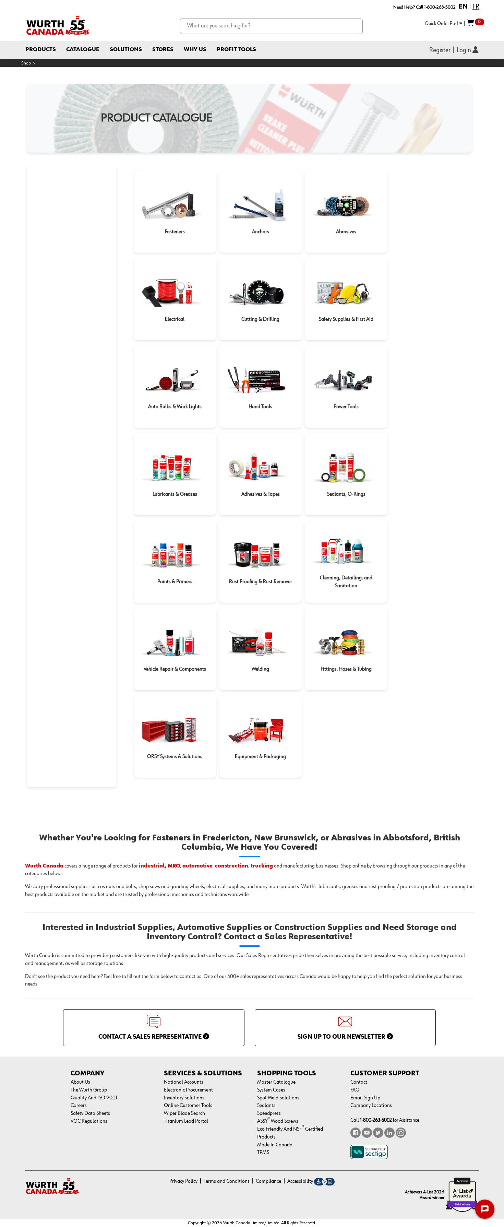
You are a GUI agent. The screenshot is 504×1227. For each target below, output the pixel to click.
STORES (162, 49)
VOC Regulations (89, 1121)
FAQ (355, 1090)
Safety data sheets (90, 1113)
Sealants (266, 1105)
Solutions (126, 49)
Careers (79, 1105)
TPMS (263, 1152)
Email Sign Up (365, 1098)
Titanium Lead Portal (186, 1121)
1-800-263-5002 (376, 1120)
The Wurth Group (89, 1090)
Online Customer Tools (188, 1105)
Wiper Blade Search (184, 1113)
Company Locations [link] (371, 1105)
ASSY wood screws (277, 1121)
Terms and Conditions (227, 1181)
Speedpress (269, 1113)
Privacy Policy (183, 1181)
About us (80, 1082)
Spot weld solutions (278, 1098)
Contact (358, 1082)
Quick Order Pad (442, 23)
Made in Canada (274, 1145)
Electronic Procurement (188, 1090)
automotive (197, 866)
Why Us (195, 49)
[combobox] (271, 26)
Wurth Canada (44, 866)
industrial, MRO (159, 866)
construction (231, 866)
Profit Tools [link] (236, 49)
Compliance (268, 1181)
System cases (271, 1090)
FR (475, 6)
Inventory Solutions (184, 1098)
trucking (262, 866)
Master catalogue (276, 1082)
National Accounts (183, 1082)
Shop (26, 63)
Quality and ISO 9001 (94, 1098)
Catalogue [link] (82, 49)
